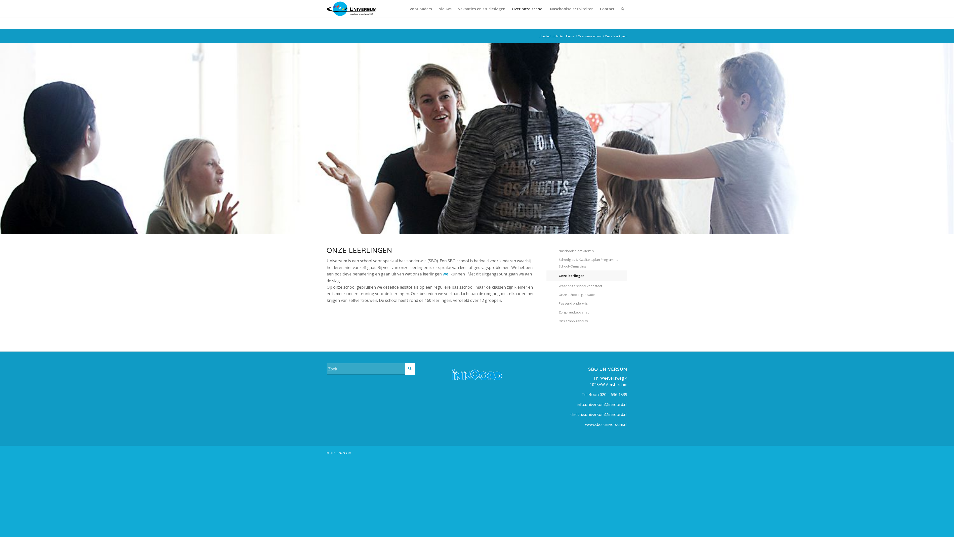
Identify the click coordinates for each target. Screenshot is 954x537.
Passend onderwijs (573, 303)
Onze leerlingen (571, 275)
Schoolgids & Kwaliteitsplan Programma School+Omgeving (588, 262)
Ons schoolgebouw (573, 321)
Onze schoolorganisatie (577, 294)
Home (570, 36)
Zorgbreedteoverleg (574, 312)
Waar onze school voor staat (580, 286)
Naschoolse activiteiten (576, 251)
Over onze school (589, 36)
